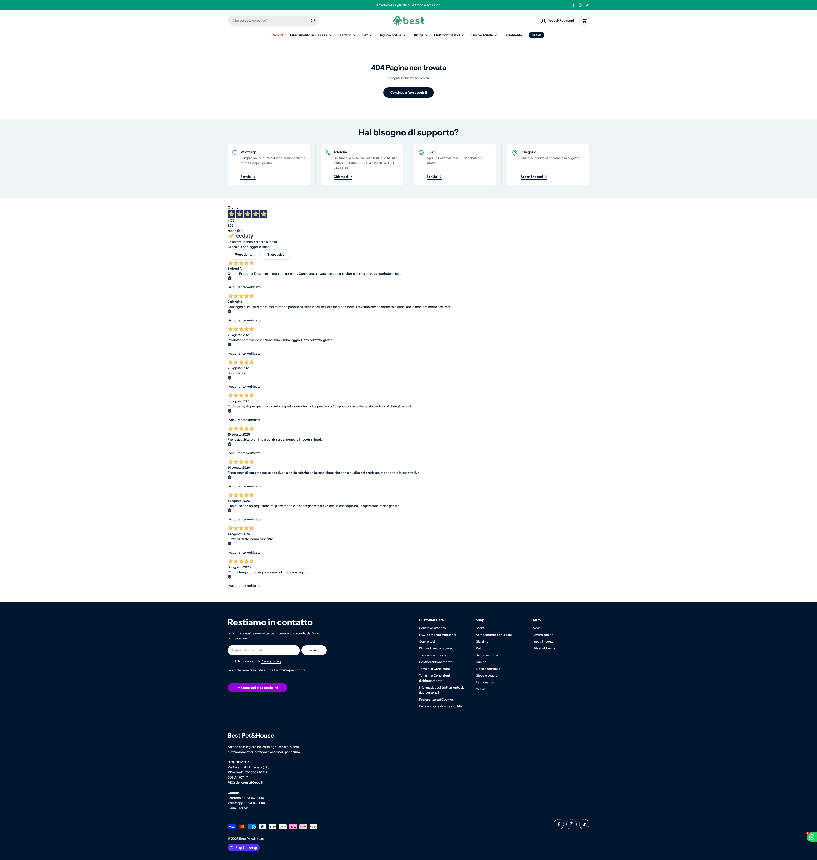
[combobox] (273, 21)
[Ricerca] (313, 20)
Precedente (244, 254)
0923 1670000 (253, 798)
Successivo (275, 254)
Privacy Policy (271, 661)
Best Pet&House (251, 839)
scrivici (244, 808)
